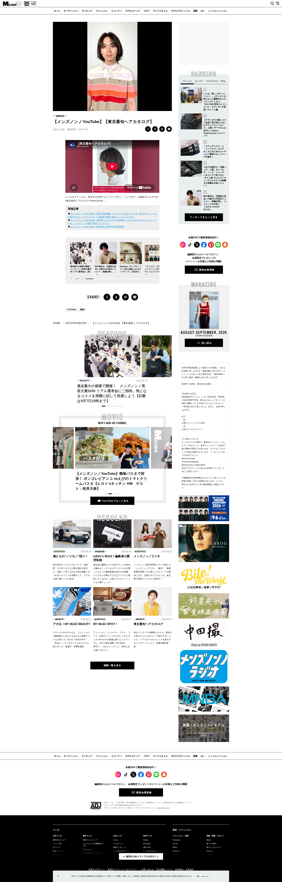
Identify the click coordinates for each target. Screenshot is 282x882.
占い (203, 11)
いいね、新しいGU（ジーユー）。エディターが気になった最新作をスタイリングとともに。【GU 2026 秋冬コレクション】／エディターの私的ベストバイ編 (215, 101)
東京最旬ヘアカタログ (148, 624)
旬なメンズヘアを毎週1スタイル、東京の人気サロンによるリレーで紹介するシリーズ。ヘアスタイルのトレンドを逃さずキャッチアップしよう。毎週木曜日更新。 (153, 639)
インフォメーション (217, 11)
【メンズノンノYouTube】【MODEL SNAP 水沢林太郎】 (97, 226)
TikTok (190, 245)
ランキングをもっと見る (204, 217)
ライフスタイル (160, 11)
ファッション (101, 11)
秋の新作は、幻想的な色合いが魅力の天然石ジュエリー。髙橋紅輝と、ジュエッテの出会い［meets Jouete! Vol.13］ (106, 271)
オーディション (71, 11)
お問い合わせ (147, 869)
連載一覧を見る (112, 665)
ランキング (87, 11)
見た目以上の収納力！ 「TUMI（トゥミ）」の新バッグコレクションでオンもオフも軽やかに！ (169, 391)
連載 (195, 11)
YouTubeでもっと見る (115, 501)
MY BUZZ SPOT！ (105, 624)
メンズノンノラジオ (147, 556)
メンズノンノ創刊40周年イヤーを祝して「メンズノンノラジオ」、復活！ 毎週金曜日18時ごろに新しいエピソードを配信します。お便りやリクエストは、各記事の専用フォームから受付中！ (152, 572)
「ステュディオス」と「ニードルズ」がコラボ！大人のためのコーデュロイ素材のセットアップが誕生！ (214, 151)
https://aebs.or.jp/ (163, 808)
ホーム (57, 11)
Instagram (183, 245)
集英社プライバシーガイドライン (123, 869)
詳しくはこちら (203, 876)
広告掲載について (164, 869)
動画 (82, 310)
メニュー (278, 3)
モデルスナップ (132, 11)
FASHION (142, 380)
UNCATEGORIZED (76, 323)
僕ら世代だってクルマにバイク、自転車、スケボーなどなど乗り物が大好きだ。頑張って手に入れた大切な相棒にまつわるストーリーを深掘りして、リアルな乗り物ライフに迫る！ (71, 572)
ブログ (146, 11)
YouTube (71, 310)
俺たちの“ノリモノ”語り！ (70, 556)
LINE (169, 129)
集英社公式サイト (97, 869)
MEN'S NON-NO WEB (11, 3)
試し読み (207, 343)
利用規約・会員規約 (184, 869)
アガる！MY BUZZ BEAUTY (71, 624)
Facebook (204, 245)
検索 (271, 3)
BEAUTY (85, 380)
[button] (82, 279)
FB (155, 129)
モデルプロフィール (180, 11)
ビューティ (116, 11)
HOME (56, 323)
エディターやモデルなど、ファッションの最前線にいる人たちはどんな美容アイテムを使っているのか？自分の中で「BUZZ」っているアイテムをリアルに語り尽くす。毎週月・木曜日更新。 (71, 639)
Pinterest (211, 245)
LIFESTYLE (60, 551)
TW (148, 129)
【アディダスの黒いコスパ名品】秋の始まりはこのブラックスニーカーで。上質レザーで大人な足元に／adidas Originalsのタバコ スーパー (214, 128)
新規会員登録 (206, 269)
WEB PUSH (225, 245)
